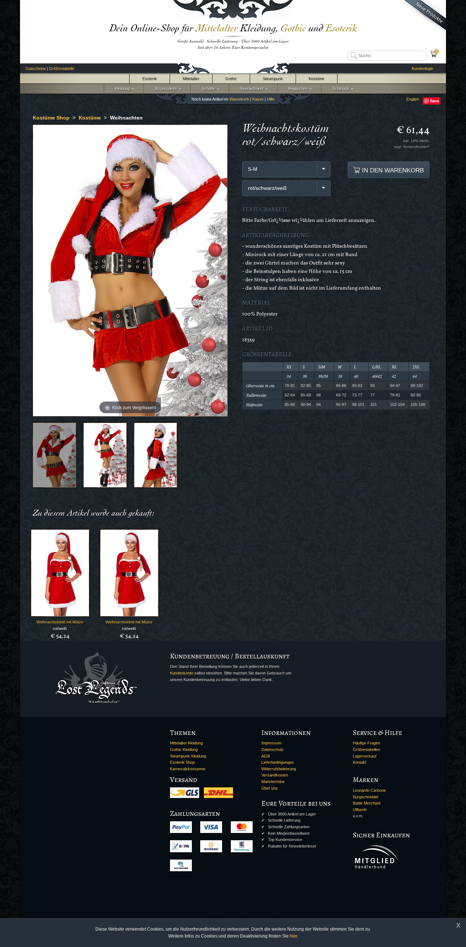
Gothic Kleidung (184, 749)
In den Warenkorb (392, 170)
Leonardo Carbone (369, 790)
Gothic (231, 79)
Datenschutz (272, 749)
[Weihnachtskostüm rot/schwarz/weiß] (54, 455)
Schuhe (207, 88)
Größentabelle (61, 68)
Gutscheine (35, 68)
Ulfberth (360, 809)
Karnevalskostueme (187, 769)
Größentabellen (366, 749)
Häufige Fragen (366, 743)
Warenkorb (239, 99)
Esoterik (149, 79)
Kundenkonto (181, 673)
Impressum (271, 743)
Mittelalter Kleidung (186, 743)
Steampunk (273, 79)
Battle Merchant (366, 803)
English (412, 99)
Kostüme (316, 79)
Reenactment (251, 88)
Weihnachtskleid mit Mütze (59, 622)
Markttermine (273, 781)
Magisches (297, 88)
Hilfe (271, 99)
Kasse (258, 99)
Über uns (269, 788)
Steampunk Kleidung (188, 756)
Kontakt (359, 762)
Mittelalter (191, 79)
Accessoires (165, 88)
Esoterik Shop (182, 762)
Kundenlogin (422, 68)
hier (293, 936)
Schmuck (339, 88)
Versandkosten (274, 775)
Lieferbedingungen (277, 762)
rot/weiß (60, 628)
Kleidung (121, 88)
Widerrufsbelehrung (278, 769)
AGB (265, 756)
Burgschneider (366, 797)
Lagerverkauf (364, 756)
